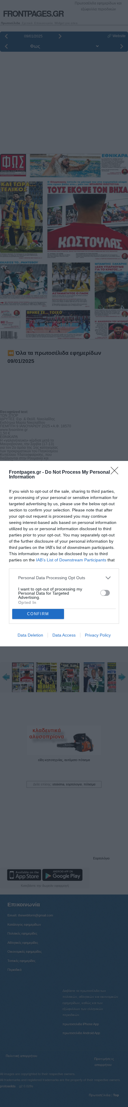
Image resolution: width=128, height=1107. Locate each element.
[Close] (116, 472)
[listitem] (64, 578)
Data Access (64, 635)
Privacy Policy (98, 635)
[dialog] (64, 553)
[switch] (105, 593)
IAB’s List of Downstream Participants (71, 560)
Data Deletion (30, 635)
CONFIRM (38, 614)
